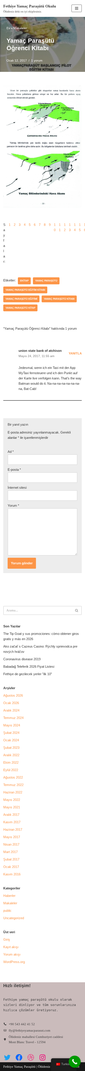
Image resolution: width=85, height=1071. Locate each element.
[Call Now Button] (75, 1062)
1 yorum (36, 60)
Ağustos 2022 (13, 777)
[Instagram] (42, 1057)
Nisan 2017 (11, 844)
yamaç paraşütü (46, 280)
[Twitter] (7, 1057)
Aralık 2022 (11, 755)
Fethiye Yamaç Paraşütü (19, 1066)
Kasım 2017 (11, 822)
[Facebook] (19, 1057)
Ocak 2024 (11, 740)
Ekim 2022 (11, 762)
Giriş (6, 939)
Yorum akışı (11, 954)
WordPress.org (14, 962)
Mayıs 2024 (11, 725)
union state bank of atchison (40, 350)
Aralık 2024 (11, 710)
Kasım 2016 (11, 874)
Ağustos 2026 (13, 695)
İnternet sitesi (17, 487)
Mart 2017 (10, 852)
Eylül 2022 (10, 770)
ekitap (24, 280)
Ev (8, 28)
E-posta (14, 469)
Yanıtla (75, 353)
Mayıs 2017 (11, 837)
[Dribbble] (31, 1057)
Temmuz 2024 (13, 718)
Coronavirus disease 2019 (22, 659)
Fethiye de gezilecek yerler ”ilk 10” (27, 674)
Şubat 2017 (11, 859)
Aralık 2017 (11, 814)
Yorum (13, 505)
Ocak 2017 (11, 867)
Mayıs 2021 (11, 807)
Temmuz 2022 (13, 785)
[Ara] (77, 610)
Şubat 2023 (11, 747)
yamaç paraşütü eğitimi (21, 298)
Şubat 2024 (11, 733)
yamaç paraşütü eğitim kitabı (25, 290)
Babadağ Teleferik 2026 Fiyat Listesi (28, 666)
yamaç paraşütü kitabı (59, 298)
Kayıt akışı (11, 947)
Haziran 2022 (12, 792)
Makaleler (20, 28)
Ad (11, 451)
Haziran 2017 (12, 829)
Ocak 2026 (11, 703)
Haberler (9, 896)
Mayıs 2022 (11, 800)
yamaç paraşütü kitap (20, 307)
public (7, 910)
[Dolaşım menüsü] (76, 8)
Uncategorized (13, 918)
